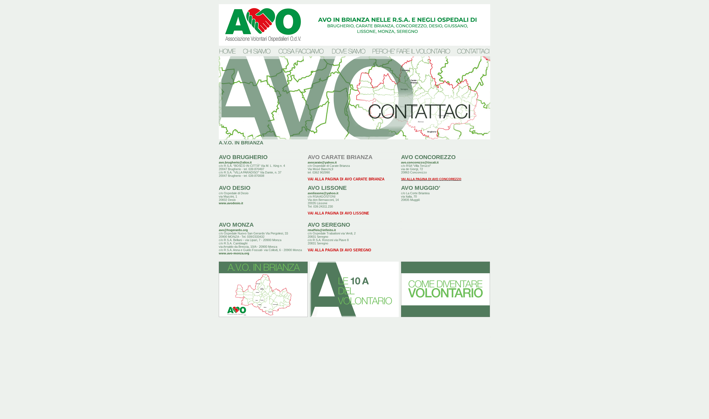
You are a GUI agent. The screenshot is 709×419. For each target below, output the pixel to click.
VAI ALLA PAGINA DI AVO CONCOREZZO (431, 179)
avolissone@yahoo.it (323, 193)
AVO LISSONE (327, 188)
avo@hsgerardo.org (233, 230)
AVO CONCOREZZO (428, 157)
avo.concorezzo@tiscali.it (420, 162)
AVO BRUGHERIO (243, 157)
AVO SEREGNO (329, 224)
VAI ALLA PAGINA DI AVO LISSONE (338, 213)
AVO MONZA (236, 224)
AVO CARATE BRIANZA (340, 157)
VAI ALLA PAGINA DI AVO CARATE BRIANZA (346, 179)
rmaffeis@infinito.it (322, 230)
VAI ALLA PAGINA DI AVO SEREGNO (339, 250)
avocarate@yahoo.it (322, 162)
